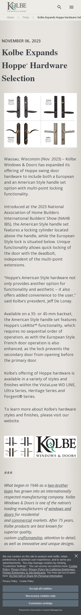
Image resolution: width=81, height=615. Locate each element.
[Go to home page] (16, 7)
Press (26, 17)
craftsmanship (30, 537)
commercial (22, 520)
